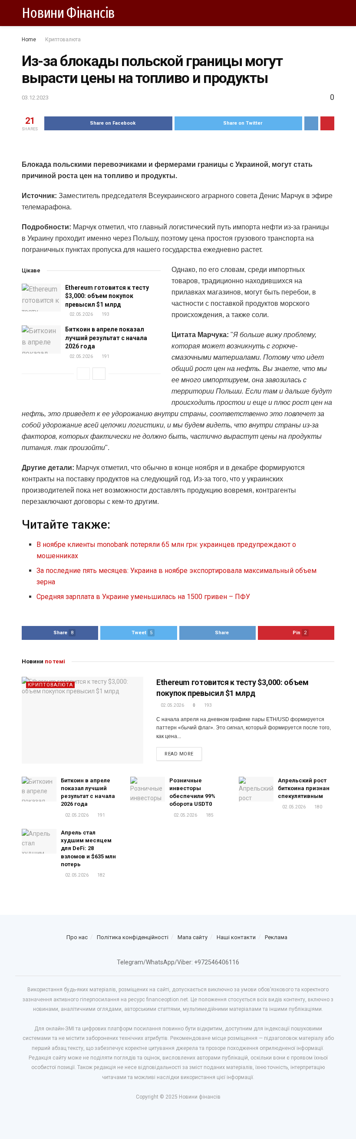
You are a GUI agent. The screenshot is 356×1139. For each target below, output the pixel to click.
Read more (179, 754)
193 (105, 314)
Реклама (276, 937)
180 (317, 807)
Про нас (77, 937)
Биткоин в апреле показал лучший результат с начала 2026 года (106, 338)
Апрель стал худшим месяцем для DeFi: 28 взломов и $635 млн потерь (88, 848)
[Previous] (83, 374)
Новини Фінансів (68, 13)
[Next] (98, 374)
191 (105, 356)
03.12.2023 (35, 97)
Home (29, 39)
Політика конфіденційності (132, 937)
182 (100, 875)
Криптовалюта (63, 39)
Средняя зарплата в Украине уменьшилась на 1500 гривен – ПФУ (143, 597)
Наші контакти (236, 937)
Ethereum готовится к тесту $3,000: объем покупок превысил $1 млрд (107, 296)
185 (209, 815)
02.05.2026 (81, 314)
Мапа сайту (193, 937)
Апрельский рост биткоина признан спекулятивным (304, 788)
